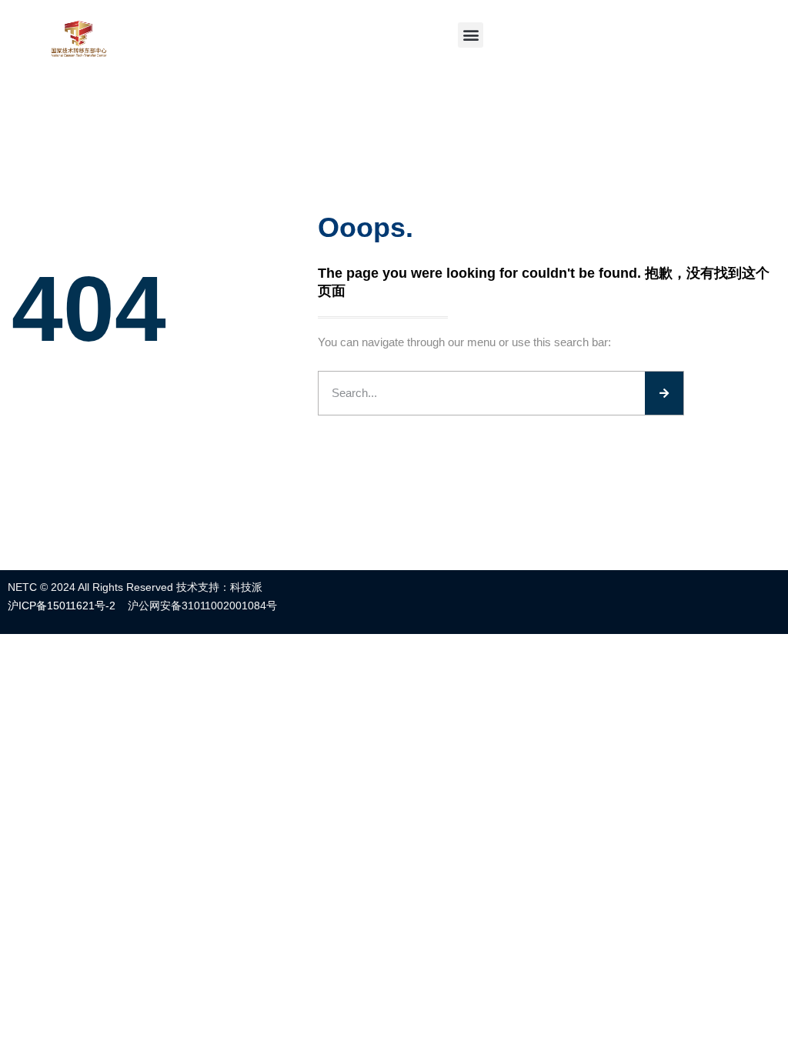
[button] (470, 35)
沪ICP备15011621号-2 (61, 605)
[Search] (664, 393)
